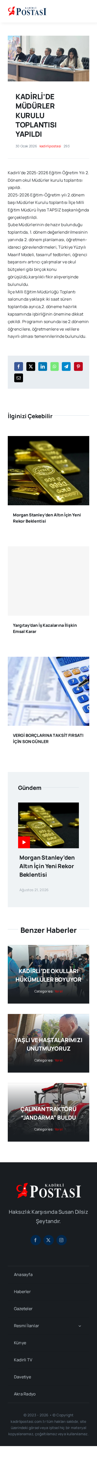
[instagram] (61, 1240)
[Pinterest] (78, 366)
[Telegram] (66, 366)
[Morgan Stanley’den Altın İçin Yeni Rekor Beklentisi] (48, 439)
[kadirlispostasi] (27, 7)
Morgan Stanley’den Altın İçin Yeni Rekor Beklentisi (47, 866)
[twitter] (48, 1240)
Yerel (59, 991)
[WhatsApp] (54, 366)
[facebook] (36, 1240)
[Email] (18, 378)
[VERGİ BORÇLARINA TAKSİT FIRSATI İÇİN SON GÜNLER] (48, 660)
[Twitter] (30, 366)
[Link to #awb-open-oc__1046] (85, 11)
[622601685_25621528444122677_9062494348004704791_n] (48, 38)
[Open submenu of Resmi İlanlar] (79, 1325)
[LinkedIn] (42, 366)
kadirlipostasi (50, 146)
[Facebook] (18, 366)
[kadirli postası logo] (48, 1185)
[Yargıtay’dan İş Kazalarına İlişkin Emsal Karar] (48, 581)
